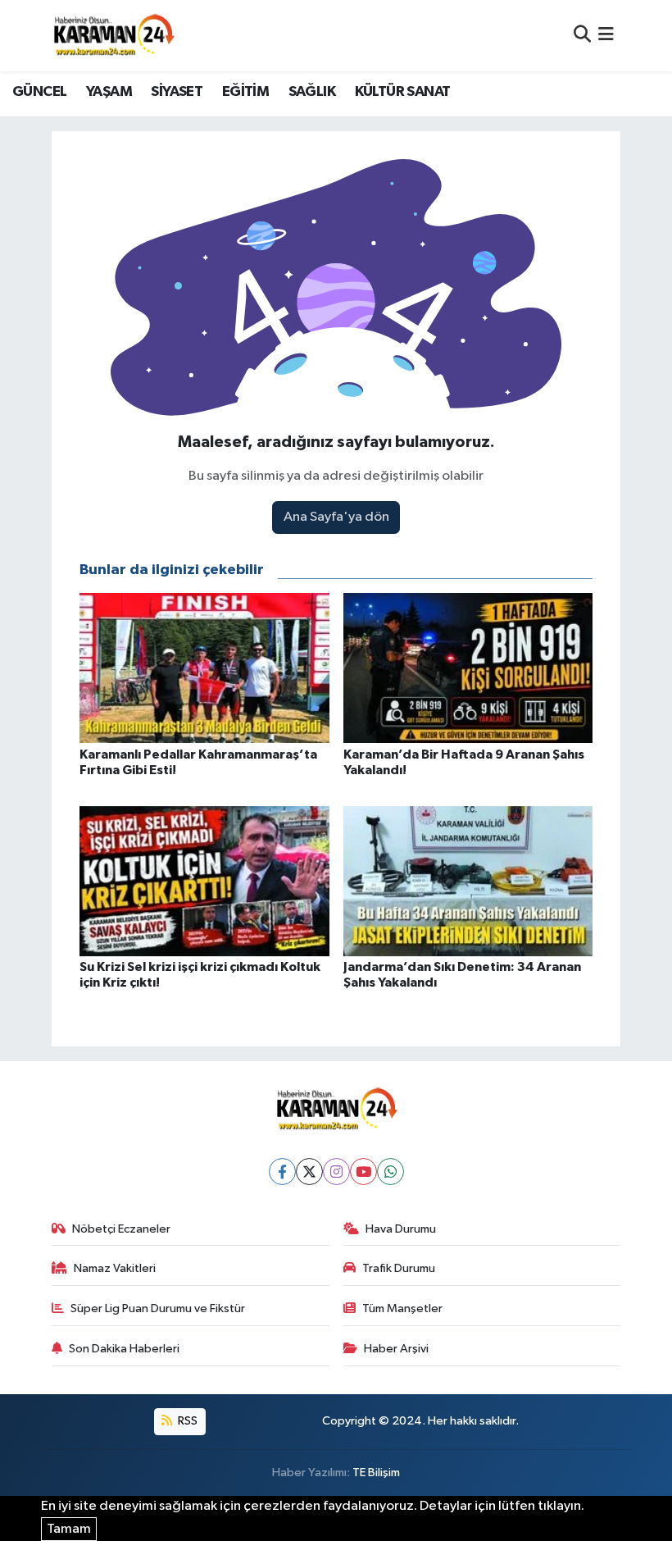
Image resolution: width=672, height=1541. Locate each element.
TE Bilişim (376, 1472)
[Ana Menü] (606, 36)
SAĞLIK (311, 91)
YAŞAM (109, 91)
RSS (186, 1421)
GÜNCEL (39, 91)
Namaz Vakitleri (115, 1268)
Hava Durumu (401, 1229)
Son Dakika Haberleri (124, 1349)
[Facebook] (282, 1171)
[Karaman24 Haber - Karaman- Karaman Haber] (113, 35)
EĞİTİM (245, 91)
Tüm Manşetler (402, 1308)
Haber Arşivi (396, 1349)
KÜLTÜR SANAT (403, 91)
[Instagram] (336, 1171)
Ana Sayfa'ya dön (336, 517)
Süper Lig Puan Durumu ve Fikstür (157, 1308)
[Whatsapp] (390, 1171)
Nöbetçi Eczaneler (121, 1229)
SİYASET (176, 91)
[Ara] (582, 36)
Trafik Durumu (398, 1268)
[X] (309, 1171)
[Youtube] (363, 1171)
